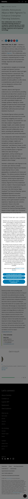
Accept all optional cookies (14, 274)
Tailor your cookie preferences (14, 281)
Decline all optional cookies (14, 277)
